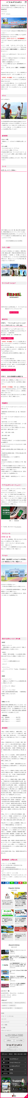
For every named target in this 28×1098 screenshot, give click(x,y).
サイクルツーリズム (7, 1002)
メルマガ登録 (19, 1040)
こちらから (18, 526)
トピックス (3, 1019)
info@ (10, 867)
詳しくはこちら (14, 312)
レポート (14, 994)
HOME (2, 1013)
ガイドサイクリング (6, 996)
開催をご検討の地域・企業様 (20, 1054)
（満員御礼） (7, 338)
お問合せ (9, 1040)
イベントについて (5, 1021)
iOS (10, 520)
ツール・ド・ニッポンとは (7, 1016)
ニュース (3, 994)
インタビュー (21, 993)
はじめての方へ (5, 993)
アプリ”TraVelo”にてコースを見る (14, 240)
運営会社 (11, 1054)
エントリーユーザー (7, 1008)
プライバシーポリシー (6, 1030)
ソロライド (12, 1005)
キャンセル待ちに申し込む (8, 370)
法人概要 (3, 1027)
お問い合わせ (4, 1054)
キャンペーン (13, 993)
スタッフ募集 (4, 1024)
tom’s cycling (17, 121)
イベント (8, 13)
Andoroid (16, 520)
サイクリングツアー (20, 1002)
